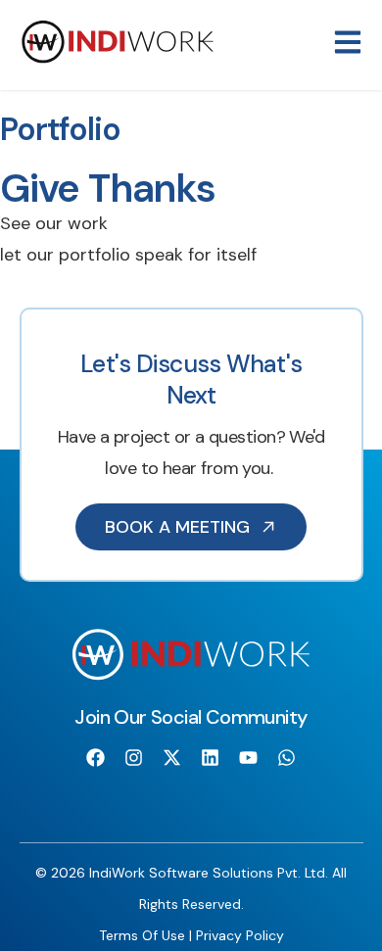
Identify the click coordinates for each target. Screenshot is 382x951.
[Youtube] (248, 758)
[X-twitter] (171, 758)
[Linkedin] (210, 758)
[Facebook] (95, 758)
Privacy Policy (240, 935)
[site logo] (117, 59)
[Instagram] (133, 758)
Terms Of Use (142, 935)
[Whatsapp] (287, 758)
